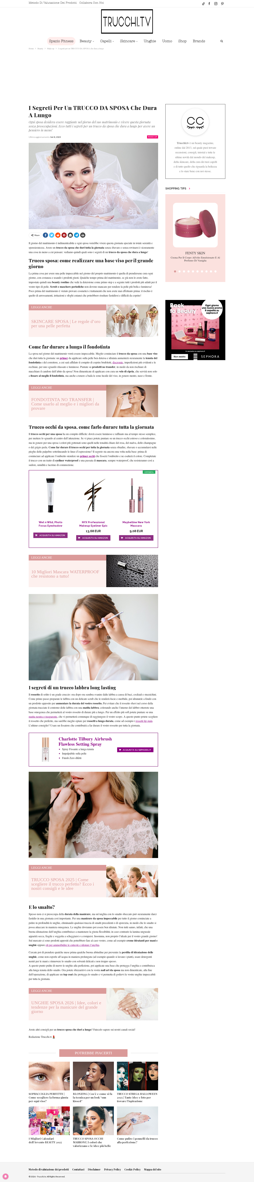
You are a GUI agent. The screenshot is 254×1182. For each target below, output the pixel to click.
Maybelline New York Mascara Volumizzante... (136, 524)
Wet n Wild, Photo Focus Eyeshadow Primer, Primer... (50, 524)
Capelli (105, 41)
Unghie (150, 41)
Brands (199, 41)
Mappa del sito (152, 1169)
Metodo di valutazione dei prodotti (53, 2)
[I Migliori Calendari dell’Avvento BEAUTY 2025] (49, 1120)
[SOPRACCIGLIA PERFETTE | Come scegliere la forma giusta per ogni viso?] (49, 1076)
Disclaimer (94, 1169)
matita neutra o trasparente (43, 716)
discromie (117, 362)
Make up (152, 137)
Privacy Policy (112, 1169)
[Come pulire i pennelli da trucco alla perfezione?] (137, 1120)
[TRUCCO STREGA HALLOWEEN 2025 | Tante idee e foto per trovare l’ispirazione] (137, 1076)
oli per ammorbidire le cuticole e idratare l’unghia (72, 945)
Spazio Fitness (61, 41)
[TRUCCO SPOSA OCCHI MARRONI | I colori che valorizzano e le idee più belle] (93, 1120)
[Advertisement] (127, 76)
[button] (175, 271)
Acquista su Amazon (52, 535)
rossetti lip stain (144, 721)
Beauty (86, 41)
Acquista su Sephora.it (137, 750)
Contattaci (78, 1169)
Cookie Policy (132, 1169)
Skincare (127, 41)
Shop (182, 41)
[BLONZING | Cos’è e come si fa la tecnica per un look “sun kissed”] (93, 1076)
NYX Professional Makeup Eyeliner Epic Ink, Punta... (93, 524)
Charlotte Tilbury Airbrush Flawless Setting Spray (85, 741)
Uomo (167, 41)
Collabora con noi (91, 2)
